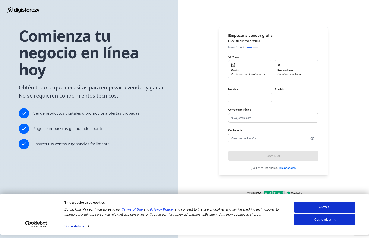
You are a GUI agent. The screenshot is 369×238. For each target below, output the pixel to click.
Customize (322, 219)
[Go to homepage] (23, 10)
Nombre (233, 89)
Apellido (279, 89)
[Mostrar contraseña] (312, 138)
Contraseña (235, 130)
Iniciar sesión (287, 168)
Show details (74, 226)
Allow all (324, 207)
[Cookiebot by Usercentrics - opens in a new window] (36, 224)
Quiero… (233, 56)
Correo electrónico (239, 109)
